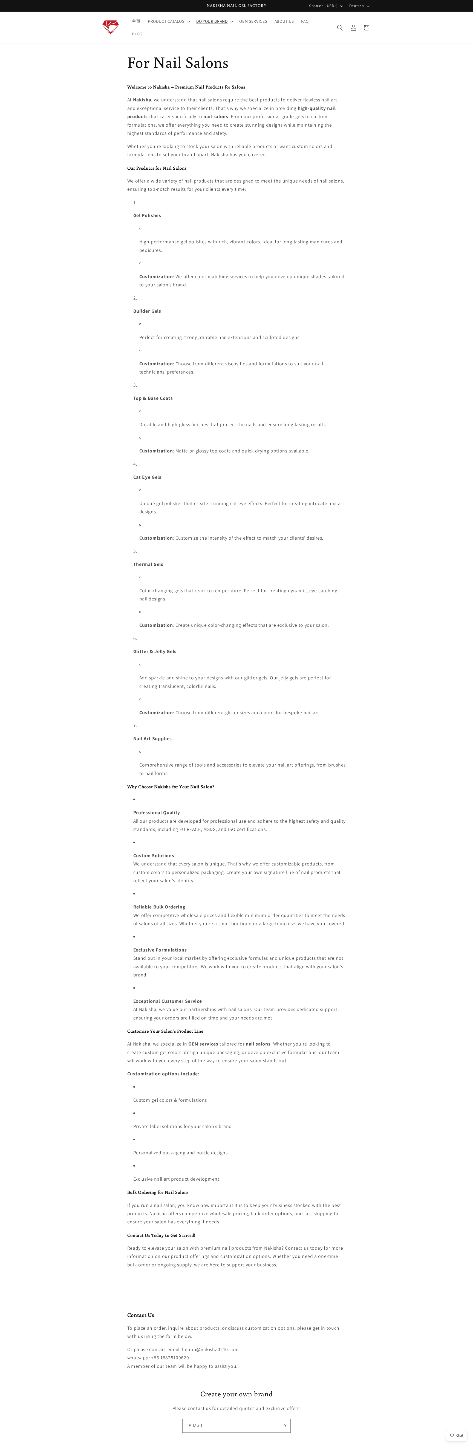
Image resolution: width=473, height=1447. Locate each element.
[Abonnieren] (283, 1426)
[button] (168, 21)
